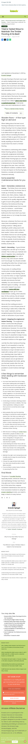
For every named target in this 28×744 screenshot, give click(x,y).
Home (2, 20)
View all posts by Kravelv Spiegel (14, 510)
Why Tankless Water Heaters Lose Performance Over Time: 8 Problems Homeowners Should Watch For (13, 556)
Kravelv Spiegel (6, 36)
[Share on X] (5, 40)
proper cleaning (6, 492)
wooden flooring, (15, 476)
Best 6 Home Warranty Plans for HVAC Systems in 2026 (14, 5)
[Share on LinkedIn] (7, 40)
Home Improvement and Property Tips (15, 20)
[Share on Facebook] (2, 40)
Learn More (8, 741)
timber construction (8, 256)
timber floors (22, 432)
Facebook (19, 529)
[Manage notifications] (25, 741)
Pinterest (14, 529)
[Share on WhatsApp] (10, 40)
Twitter (9, 529)
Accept (15, 741)
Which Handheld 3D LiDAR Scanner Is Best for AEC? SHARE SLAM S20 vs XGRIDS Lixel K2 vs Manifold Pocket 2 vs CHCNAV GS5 (13, 562)
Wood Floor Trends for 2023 (12, 635)
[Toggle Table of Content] (20, 113)
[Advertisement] (14, 56)
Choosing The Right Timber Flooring (14, 619)
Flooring (3, 22)
